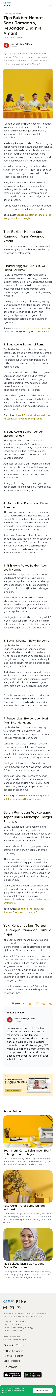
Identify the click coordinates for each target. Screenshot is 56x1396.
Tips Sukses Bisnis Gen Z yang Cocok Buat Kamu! (23, 1265)
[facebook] (51, 1003)
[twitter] (37, 1003)
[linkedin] (30, 1003)
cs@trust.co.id (16, 1330)
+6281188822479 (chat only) (20, 1327)
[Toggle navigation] (50, 4)
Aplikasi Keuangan (13, 1351)
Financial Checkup (13, 1355)
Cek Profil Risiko (11, 1360)
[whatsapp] (44, 1003)
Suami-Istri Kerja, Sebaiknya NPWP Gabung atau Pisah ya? (27, 1152)
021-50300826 (15, 1324)
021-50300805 (19, 1321)
